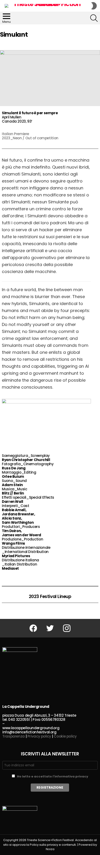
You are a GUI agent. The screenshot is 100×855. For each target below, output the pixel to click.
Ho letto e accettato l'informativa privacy (52, 776)
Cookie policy (65, 736)
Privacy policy (39, 736)
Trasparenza (13, 736)
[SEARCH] (94, 18)
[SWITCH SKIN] (94, 6)
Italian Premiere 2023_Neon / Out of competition (30, 135)
